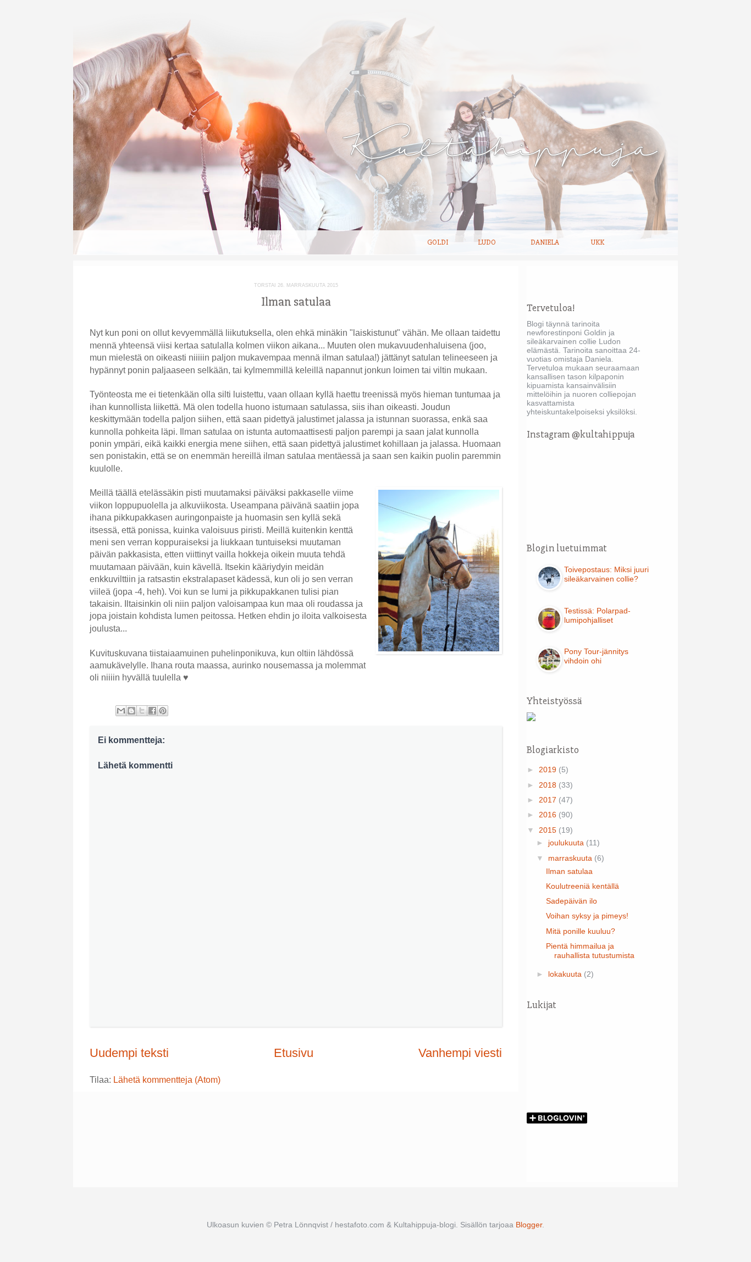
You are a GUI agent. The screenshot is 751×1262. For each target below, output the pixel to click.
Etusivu (293, 1053)
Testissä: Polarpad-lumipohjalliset (597, 615)
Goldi (437, 242)
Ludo (487, 242)
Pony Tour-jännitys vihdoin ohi (596, 656)
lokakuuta (566, 974)
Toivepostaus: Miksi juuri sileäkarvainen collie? (606, 574)
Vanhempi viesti (460, 1053)
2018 (549, 785)
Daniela (545, 242)
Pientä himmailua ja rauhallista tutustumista (590, 951)
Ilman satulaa (569, 871)
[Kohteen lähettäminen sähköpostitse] (120, 710)
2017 (549, 799)
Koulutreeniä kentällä (582, 886)
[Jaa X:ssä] (141, 710)
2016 (549, 814)
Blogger (529, 1224)
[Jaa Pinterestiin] (162, 710)
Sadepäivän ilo (571, 900)
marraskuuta (571, 858)
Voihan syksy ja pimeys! (587, 915)
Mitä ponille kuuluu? (580, 931)
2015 (549, 830)
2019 (549, 769)
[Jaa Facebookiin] (152, 710)
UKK (597, 242)
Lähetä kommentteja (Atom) (166, 1079)
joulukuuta (567, 842)
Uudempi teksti (129, 1053)
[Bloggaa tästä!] (131, 710)
